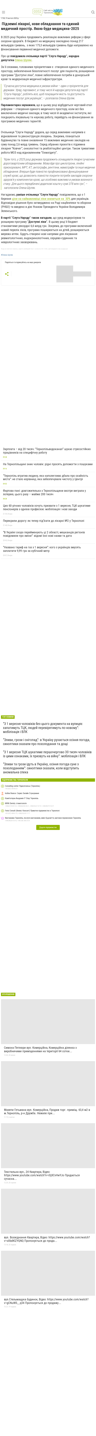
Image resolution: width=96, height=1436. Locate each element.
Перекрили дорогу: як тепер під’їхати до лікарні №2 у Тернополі (43, 521)
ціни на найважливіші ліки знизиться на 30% (41, 199)
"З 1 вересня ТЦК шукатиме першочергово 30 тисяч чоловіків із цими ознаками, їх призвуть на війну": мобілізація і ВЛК (47, 754)
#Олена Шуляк (7, 255)
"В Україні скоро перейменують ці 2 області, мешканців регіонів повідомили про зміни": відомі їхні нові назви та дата (44, 534)
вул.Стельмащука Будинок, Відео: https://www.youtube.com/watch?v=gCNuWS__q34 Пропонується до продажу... (46, 1301)
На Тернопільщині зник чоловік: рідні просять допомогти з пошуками (48, 464)
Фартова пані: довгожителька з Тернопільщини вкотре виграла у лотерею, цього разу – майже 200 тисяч (44, 492)
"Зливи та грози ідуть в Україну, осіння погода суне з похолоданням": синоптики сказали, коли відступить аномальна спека (41, 768)
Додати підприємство (48, 827)
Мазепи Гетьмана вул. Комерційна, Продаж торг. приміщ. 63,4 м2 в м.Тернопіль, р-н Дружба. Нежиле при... (47, 1111)
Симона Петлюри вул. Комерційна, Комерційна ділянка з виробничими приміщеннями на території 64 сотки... (40, 1049)
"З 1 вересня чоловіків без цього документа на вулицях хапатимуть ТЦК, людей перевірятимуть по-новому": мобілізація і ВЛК (42, 728)
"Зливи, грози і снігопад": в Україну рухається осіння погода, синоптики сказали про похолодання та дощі (46, 742)
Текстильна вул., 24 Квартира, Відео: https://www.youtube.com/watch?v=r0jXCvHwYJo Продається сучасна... (42, 1175)
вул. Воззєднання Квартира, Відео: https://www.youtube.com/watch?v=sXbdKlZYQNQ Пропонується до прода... (47, 1239)
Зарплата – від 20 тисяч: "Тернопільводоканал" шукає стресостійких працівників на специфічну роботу (47, 450)
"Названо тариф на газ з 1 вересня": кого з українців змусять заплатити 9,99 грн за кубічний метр (42, 549)
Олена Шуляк (23, 60)
